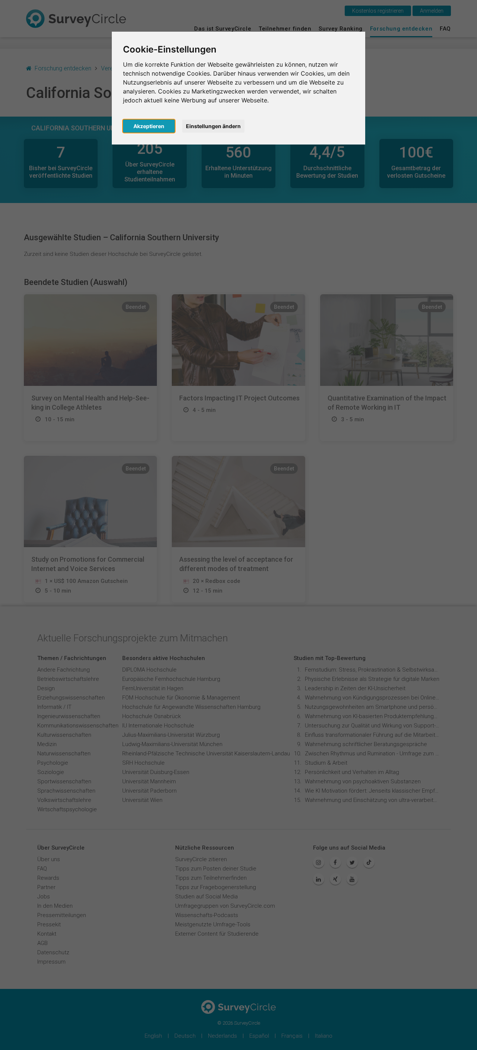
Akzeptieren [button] (149, 126)
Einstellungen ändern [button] (213, 126)
